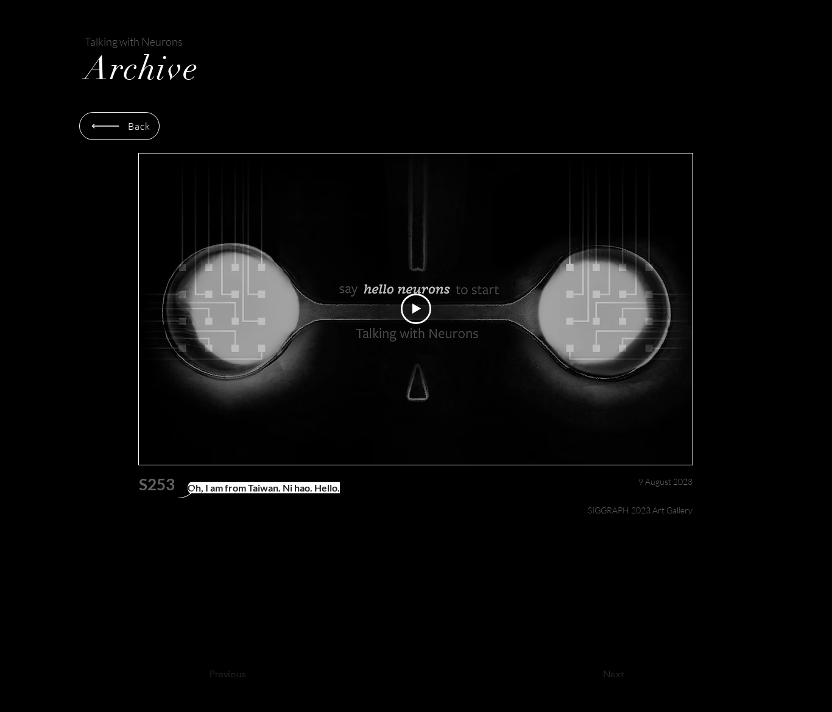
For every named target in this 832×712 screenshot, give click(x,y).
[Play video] (416, 309)
